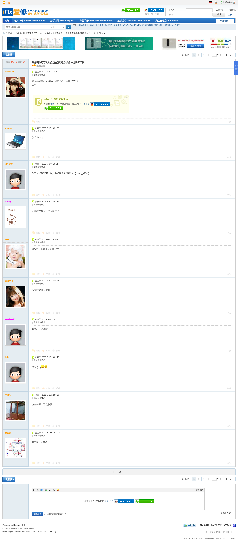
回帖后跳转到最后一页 (57, 514)
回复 (38, 121)
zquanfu (8, 128)
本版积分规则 (226, 513)
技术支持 (158, 25)
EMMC (126, 25)
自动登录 (220, 10)
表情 (58, 490)
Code (54, 490)
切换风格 (229, 2)
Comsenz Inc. (33, 528)
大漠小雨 (9, 281)
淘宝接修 (149, 25)
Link (45, 490)
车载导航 (167, 25)
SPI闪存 (140, 25)
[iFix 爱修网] (25, 16)
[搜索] (68, 27)
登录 (52, 104)
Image (41, 490)
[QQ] (189, 525)
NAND (133, 25)
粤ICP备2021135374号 (221, 525)
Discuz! (16, 525)
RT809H (82, 25)
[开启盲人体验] (215, 2)
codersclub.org (49, 531)
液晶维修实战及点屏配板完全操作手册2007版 (85, 33)
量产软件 (99, 25)
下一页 (228, 55)
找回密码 (232, 10)
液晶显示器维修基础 (53, 33)
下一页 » (119, 472)
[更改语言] (210, 2)
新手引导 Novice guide (62, 20)
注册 (230, 14)
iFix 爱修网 (3, 33)
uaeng (8, 201)
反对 (58, 157)
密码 (171, 14)
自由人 (8, 239)
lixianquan (9, 72)
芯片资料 (176, 25)
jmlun (7, 357)
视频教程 (108, 25)
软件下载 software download (29, 20)
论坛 (7, 20)
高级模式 (199, 490)
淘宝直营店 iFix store (166, 20)
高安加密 (117, 25)
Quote (49, 490)
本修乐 (8, 395)
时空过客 (9, 164)
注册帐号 (86, 104)
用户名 (171, 10)
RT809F (90, 25)
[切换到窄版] (220, 2)
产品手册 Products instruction (96, 20)
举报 (229, 121)
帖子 (52, 27)
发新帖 (9, 54)
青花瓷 (8, 433)
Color (37, 490)
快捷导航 (224, 21)
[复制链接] (40, 66)
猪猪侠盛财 (10, 319)
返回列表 (186, 55)
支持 (48, 157)
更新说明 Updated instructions (133, 20)
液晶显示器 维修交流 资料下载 (28, 33)
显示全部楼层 (39, 75)
